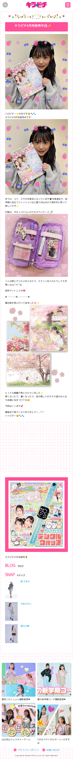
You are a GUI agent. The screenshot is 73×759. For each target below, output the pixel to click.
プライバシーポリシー (29, 750)
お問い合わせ (53, 750)
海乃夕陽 (24, 625)
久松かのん (25, 603)
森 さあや (25, 581)
